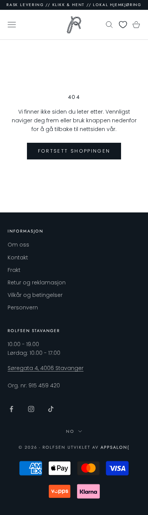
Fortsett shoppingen (74, 150)
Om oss (18, 244)
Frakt (14, 270)
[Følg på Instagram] (31, 409)
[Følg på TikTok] (51, 409)
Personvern (23, 307)
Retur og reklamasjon (37, 282)
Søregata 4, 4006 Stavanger (45, 368)
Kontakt (18, 257)
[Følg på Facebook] (11, 409)
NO (70, 431)
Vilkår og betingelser (35, 295)
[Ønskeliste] (123, 24)
